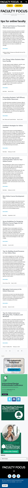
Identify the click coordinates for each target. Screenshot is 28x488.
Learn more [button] (19, 481)
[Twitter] (14, 476)
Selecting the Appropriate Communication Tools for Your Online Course (12, 159)
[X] (9, 399)
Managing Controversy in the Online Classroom (12, 290)
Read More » (5, 48)
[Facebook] (14, 399)
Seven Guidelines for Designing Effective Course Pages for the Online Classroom (13, 223)
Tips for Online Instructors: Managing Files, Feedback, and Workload (13, 314)
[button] (21, 2)
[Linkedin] (18, 476)
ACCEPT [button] (5, 485)
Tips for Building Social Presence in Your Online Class (13, 252)
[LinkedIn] (18, 399)
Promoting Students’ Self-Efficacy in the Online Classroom (14, 98)
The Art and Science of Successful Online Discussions (14, 27)
